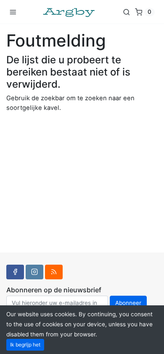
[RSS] (54, 272)
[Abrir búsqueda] (126, 12)
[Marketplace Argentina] (69, 11)
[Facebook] (15, 272)
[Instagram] (34, 272)
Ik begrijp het (25, 344)
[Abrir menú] (13, 12)
